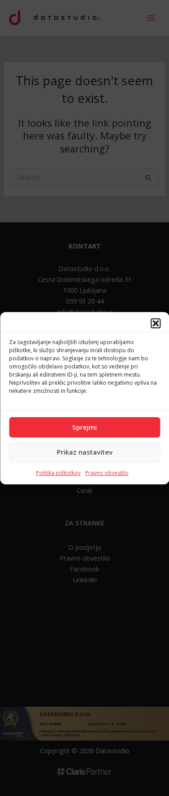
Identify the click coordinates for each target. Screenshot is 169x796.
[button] (155, 322)
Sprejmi (84, 427)
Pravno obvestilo (106, 472)
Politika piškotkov (58, 472)
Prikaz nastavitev (85, 451)
